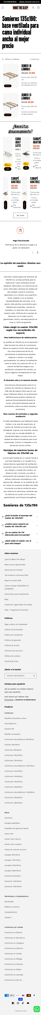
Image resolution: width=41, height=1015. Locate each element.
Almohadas (9, 902)
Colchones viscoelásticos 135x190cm (20, 766)
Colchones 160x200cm (14, 798)
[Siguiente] (37, 254)
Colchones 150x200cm (14, 787)
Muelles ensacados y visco (15, 718)
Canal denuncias (11, 661)
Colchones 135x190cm (13, 761)
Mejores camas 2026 (13, 580)
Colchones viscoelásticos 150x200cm (20, 792)
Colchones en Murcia (13, 980)
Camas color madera (13, 844)
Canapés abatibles (12, 823)
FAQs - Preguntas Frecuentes (16, 610)
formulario (9, 700)
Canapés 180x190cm (13, 871)
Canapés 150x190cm (13, 865)
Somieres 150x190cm (13, 887)
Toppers (8, 917)
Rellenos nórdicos (12, 907)
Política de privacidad (14, 630)
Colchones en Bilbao (13, 969)
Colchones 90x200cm (13, 750)
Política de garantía (13, 640)
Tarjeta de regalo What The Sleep (18, 605)
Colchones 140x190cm (14, 771)
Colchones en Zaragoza (14, 943)
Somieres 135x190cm (13, 881)
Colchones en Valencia (14, 948)
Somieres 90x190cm (13, 876)
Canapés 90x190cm (12, 855)
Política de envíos (12, 645)
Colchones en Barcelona (15, 938)
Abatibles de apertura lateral (16, 828)
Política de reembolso (14, 635)
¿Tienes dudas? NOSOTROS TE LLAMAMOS (17, 587)
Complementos (11, 912)
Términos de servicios (14, 651)
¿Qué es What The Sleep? (15, 559)
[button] (2, 7)
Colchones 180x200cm (14, 803)
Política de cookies (12, 656)
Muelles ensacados (12, 734)
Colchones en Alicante (14, 964)
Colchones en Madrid (13, 932)
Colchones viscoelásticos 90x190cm (19, 739)
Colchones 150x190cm (14, 782)
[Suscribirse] (33, 675)
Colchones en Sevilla (13, 954)
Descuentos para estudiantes (17, 594)
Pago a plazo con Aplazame (16, 624)
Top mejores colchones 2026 (16, 575)
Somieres (8, 818)
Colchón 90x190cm (12, 745)
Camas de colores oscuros (15, 850)
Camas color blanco (13, 839)
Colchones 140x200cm (14, 776)
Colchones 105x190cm (14, 755)
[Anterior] (32, 254)
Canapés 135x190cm (13, 860)
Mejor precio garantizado (15, 565)
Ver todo (20, 215)
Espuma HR (9, 729)
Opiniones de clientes (14, 570)
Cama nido (9, 834)
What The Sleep (23, 1011)
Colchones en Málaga (13, 959)
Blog (6, 599)
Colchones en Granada (14, 975)
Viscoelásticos (10, 724)
